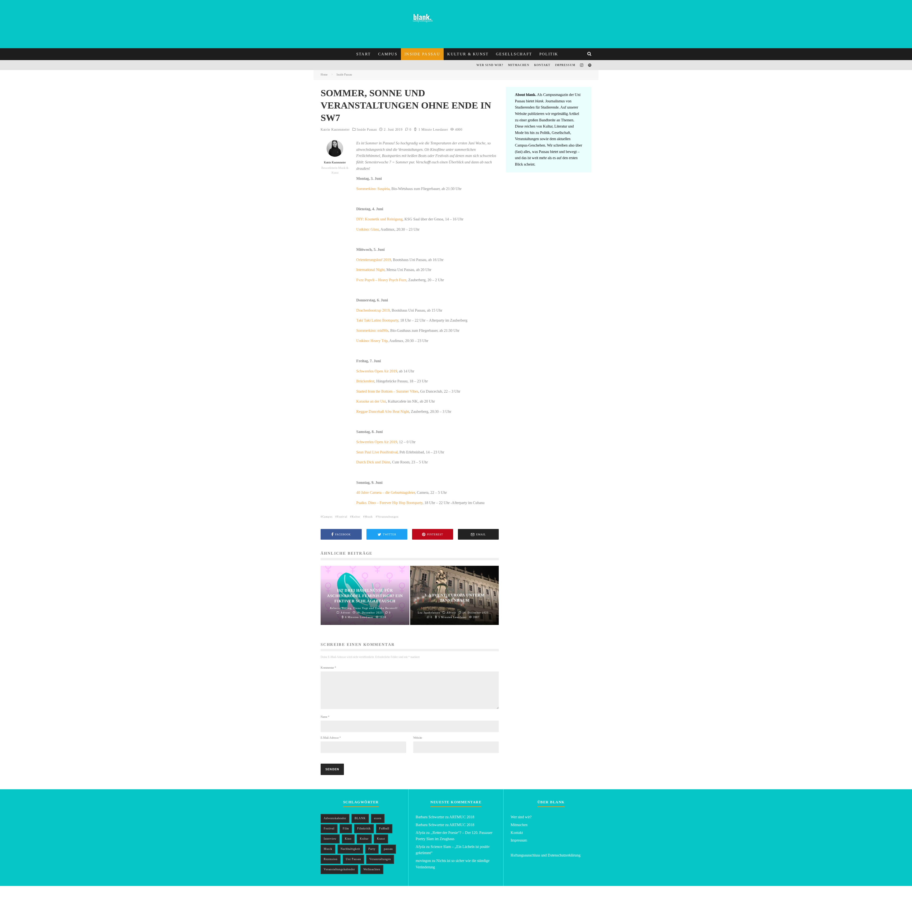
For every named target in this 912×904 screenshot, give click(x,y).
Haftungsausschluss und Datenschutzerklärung (545, 855)
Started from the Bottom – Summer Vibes (387, 391)
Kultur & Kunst (468, 54)
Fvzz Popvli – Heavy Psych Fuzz (381, 280)
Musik (369, 516)
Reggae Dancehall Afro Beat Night (382, 411)
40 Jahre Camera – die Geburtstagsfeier (385, 492)
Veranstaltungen (388, 516)
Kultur (356, 516)
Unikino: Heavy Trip (372, 341)
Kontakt (542, 65)
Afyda (420, 833)
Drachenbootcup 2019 (373, 310)
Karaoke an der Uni (371, 401)
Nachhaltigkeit (350, 849)
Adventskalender (335, 818)
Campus (387, 54)
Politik (548, 54)
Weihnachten (371, 869)
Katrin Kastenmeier (335, 129)
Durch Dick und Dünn (373, 462)
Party (371, 849)
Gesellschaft (514, 54)
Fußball (384, 828)
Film (346, 828)
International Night (370, 270)
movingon (423, 861)
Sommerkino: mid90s (372, 330)
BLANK (360, 818)
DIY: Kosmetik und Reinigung (379, 219)
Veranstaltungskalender (339, 869)
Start (363, 54)
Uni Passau (353, 859)
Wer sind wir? (489, 65)
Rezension (330, 859)
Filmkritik (364, 828)
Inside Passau (422, 54)
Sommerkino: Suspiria (373, 189)
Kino (348, 838)
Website (417, 737)
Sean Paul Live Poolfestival (377, 452)
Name (325, 716)
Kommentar (328, 667)
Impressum (565, 65)
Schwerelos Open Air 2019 (376, 371)
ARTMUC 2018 (461, 817)
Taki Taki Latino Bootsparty (377, 320)
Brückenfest (365, 381)
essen (377, 818)
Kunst (381, 838)
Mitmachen (518, 65)
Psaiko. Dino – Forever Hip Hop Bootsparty (389, 503)
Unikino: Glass (367, 229)
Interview (330, 838)
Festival (342, 516)
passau (388, 849)
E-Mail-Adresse (331, 737)
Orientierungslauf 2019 (373, 260)
